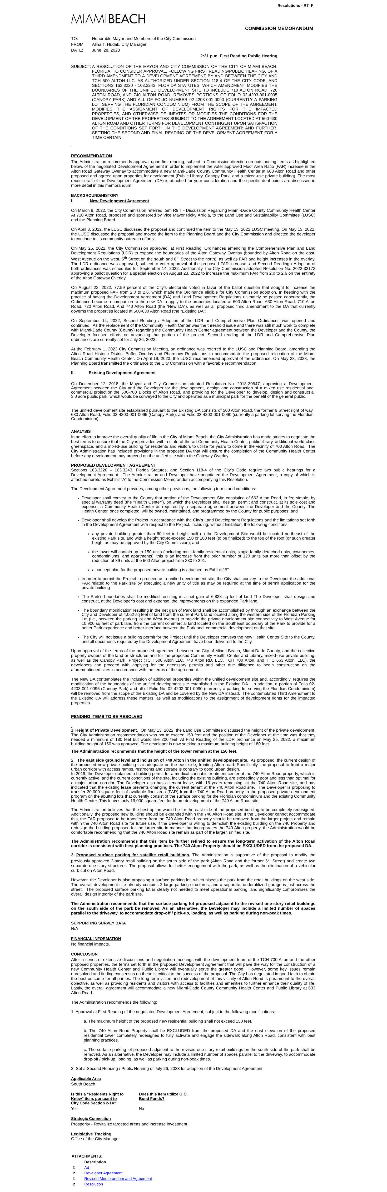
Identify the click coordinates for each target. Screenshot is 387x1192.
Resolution (93, 1184)
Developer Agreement (103, 1173)
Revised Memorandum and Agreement (118, 1178)
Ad (86, 1167)
